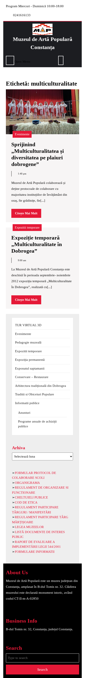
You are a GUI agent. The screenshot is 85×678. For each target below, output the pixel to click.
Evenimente (22, 134)
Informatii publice (27, 403)
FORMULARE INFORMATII (34, 551)
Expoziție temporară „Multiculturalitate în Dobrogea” (36, 244)
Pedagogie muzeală (28, 342)
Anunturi (24, 412)
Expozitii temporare (27, 227)
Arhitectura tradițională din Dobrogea (40, 385)
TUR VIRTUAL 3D (28, 325)
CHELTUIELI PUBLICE (31, 497)
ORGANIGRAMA (27, 482)
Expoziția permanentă (30, 359)
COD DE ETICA (26, 502)
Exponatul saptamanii (29, 368)
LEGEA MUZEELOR (29, 527)
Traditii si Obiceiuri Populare (34, 394)
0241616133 (22, 15)
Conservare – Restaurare (31, 377)
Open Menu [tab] (22, 61)
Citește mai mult (28, 214)
